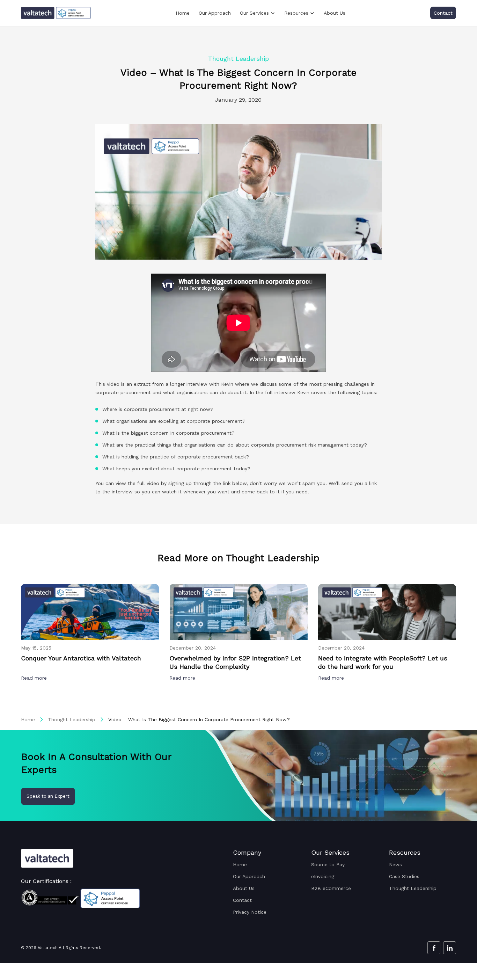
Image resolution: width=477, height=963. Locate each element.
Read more (35, 678)
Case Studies (404, 876)
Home (183, 13)
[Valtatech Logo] (47, 858)
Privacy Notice (249, 912)
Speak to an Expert (48, 796)
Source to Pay (328, 864)
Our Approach (215, 13)
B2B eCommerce (331, 888)
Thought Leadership (71, 719)
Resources (296, 13)
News (395, 864)
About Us (334, 13)
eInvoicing (322, 876)
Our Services (254, 13)
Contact (443, 13)
